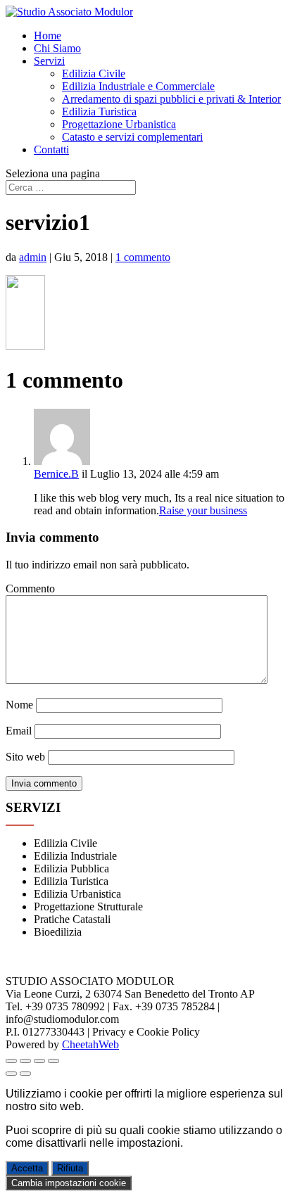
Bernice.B (56, 474)
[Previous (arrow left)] (11, 1073)
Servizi (49, 61)
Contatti (51, 149)
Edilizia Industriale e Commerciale (138, 86)
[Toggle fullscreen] (39, 1061)
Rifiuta (70, 1168)
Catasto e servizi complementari (132, 137)
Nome (19, 705)
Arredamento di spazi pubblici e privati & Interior (171, 99)
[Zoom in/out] (53, 1061)
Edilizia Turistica (99, 111)
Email (19, 731)
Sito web (25, 757)
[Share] (25, 1061)
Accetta (27, 1168)
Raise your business (203, 510)
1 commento (142, 257)
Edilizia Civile (93, 73)
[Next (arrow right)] (25, 1073)
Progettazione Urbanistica (119, 124)
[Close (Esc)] (11, 1061)
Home (47, 36)
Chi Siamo (57, 48)
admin (32, 257)
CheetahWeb (90, 1044)
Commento (30, 588)
